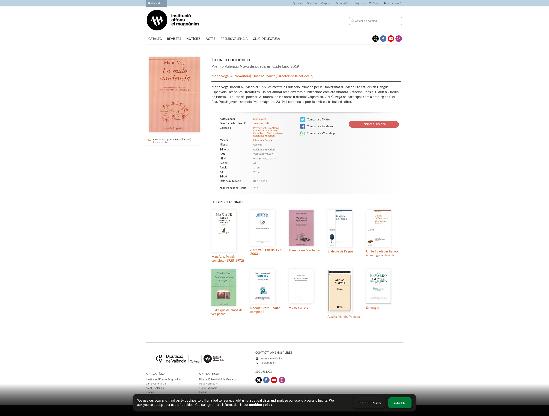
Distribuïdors (343, 3)
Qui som (297, 3)
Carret (376, 3)
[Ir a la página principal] (173, 20)
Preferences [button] (370, 403)
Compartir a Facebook (319, 126)
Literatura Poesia (262, 140)
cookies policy (260, 405)
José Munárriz (264, 76)
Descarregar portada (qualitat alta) (172, 141)
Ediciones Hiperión (374, 124)
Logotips (360, 3)
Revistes (174, 39)
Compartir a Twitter (318, 119)
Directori (312, 3)
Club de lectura (266, 39)
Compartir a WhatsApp (320, 133)
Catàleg (155, 39)
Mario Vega (220, 76)
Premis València (234, 39)
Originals (326, 3)
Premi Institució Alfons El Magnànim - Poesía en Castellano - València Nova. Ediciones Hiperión (268, 132)
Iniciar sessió (394, 3)
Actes (210, 39)
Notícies (193, 39)
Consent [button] (400, 403)
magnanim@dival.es (272, 358)
